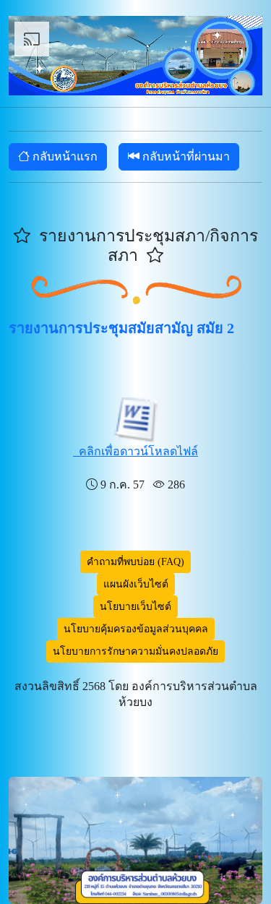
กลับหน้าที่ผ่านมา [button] (184, 156)
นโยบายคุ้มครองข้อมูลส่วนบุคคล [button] (136, 629)
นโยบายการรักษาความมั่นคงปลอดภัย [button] (135, 651)
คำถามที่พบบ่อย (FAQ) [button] (135, 561)
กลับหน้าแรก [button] (64, 156)
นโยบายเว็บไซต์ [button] (135, 606)
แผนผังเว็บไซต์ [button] (135, 584)
